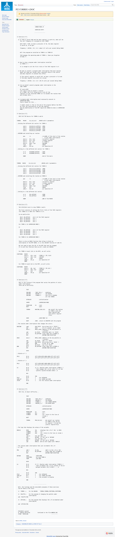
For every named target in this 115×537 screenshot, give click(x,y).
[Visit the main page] (7, 6)
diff (21, 15)
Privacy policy (18, 532)
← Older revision (26, 15)
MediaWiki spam (51, 536)
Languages (21, 19)
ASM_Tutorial (23, 520)
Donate (37, 532)
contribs (48, 13)
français (32, 19)
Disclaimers (32, 532)
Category (18, 524)
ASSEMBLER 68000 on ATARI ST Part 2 (32, 524)
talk (45, 13)
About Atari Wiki (25, 532)
